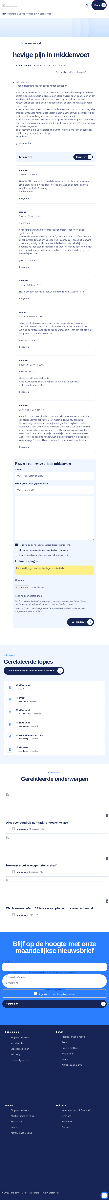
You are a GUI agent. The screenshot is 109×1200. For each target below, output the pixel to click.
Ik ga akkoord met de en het (43, 555)
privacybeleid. (61, 555)
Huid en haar (17, 1121)
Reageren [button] (24, 198)
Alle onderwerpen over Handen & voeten (31, 670)
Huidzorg (15, 1054)
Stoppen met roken (20, 1037)
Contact (66, 1127)
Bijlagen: (19, 580)
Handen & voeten (17, 14)
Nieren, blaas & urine (72, 1065)
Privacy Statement (50, 1193)
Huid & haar (68, 1053)
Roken (65, 1042)
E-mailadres (16, 977)
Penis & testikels (70, 1048)
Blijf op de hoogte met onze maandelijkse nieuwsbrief (44, 550)
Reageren (81, 157)
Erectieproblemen (20, 1049)
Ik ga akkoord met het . (57, 994)
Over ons (66, 1116)
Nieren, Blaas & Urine (21, 1133)
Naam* (18, 469)
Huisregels (67, 1121)
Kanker (65, 1059)
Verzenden (78, 622)
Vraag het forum (104, 1195)
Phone (5, 961)
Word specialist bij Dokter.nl (76, 1110)
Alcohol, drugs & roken (73, 1036)
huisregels (44, 555)
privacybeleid (68, 994)
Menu (97, 5)
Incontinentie (17, 1043)
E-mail (31, 483)
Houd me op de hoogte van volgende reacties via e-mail (45, 545)
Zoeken (87, 5)
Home (5, 14)
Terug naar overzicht (31, 43)
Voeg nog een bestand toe (28, 596)
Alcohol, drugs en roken (22, 1116)
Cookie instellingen (30, 1193)
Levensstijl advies (19, 1060)
